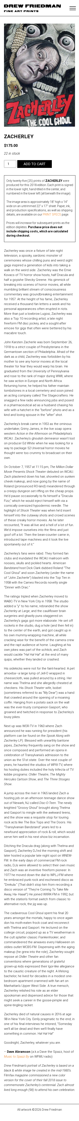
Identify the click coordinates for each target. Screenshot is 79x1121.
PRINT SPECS (52, 214)
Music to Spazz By (16, 1056)
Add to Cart (35, 164)
